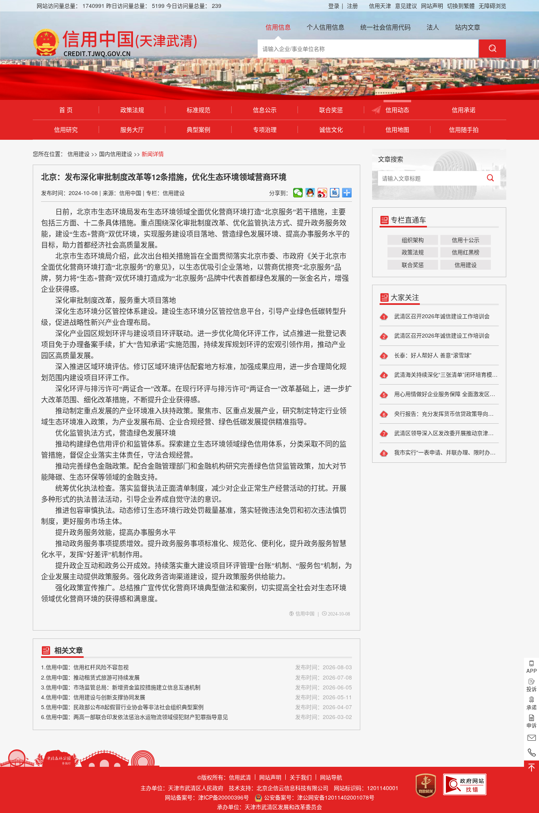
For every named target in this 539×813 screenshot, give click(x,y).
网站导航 (331, 777)
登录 (335, 5)
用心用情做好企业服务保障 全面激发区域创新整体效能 (446, 394)
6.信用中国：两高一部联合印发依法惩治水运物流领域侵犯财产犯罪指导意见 (196, 717)
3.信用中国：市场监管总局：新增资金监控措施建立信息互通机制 (196, 687)
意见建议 (406, 5)
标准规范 (198, 109)
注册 (352, 5)
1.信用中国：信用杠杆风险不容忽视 (196, 667)
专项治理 (265, 129)
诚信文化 (331, 129)
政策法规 (132, 109)
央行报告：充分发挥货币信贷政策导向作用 (446, 413)
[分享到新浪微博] (323, 192)
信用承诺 (463, 109)
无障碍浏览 (492, 5)
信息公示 (265, 109)
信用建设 (78, 154)
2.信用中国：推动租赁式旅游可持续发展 (196, 677)
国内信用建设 (115, 154)
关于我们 (301, 777)
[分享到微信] (298, 192)
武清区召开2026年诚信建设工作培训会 (441, 316)
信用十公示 (465, 240)
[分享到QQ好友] (310, 192)
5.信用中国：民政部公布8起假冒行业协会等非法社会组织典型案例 (196, 707)
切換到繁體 (461, 5)
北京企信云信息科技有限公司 (292, 788)
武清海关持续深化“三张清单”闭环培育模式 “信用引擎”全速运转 (446, 374)
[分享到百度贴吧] (335, 192)
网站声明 (432, 5)
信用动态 (397, 109)
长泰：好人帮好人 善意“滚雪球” (432, 355)
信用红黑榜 (465, 252)
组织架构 (413, 240)
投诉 (531, 689)
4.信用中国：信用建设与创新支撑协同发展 (196, 697)
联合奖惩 (331, 109)
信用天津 (380, 5)
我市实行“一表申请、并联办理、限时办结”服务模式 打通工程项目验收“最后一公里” (446, 452)
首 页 (66, 109)
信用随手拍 (464, 129)
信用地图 (397, 129)
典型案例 (198, 129)
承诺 (531, 707)
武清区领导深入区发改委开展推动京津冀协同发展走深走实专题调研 (446, 433)
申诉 (531, 725)
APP (531, 670)
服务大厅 (132, 129)
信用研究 (66, 129)
